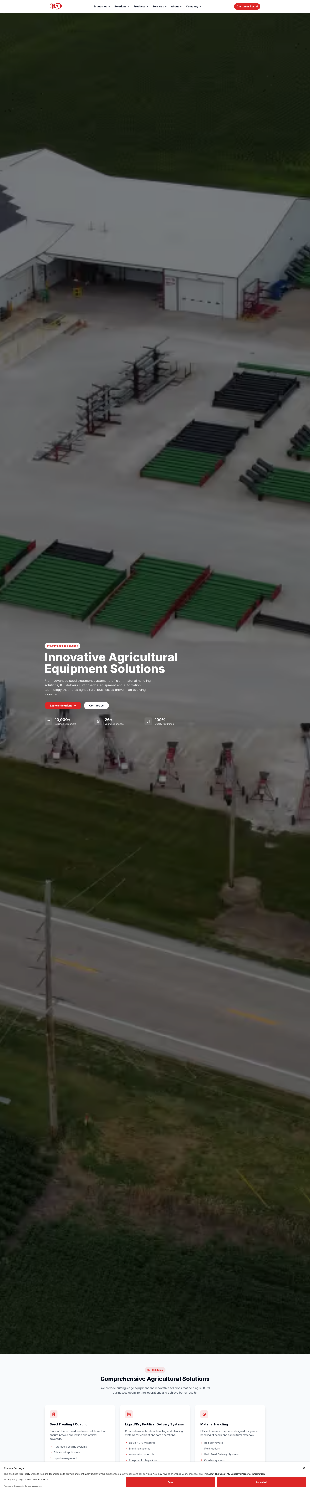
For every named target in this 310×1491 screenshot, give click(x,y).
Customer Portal (247, 6)
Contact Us (96, 705)
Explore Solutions (61, 705)
